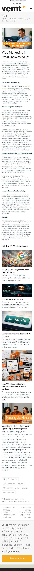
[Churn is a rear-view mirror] (17, 290)
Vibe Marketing (8, 492)
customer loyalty (9, 484)
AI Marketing (12, 479)
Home (4, 19)
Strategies (25, 501)
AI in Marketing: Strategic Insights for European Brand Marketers (8, 512)
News (20, 501)
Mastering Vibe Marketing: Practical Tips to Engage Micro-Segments (24, 512)
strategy (25, 488)
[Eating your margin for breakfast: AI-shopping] (17, 321)
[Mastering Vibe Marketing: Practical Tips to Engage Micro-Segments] (17, 413)
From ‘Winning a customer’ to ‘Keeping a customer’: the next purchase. (14, 386)
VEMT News (11, 19)
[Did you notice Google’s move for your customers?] (17, 258)
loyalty (20, 484)
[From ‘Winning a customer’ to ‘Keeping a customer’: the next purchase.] (17, 366)
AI (4, 479)
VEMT (3, 116)
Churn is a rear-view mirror (12, 299)
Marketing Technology (11, 488)
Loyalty (21, 499)
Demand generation (11, 499)
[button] (31, 8)
